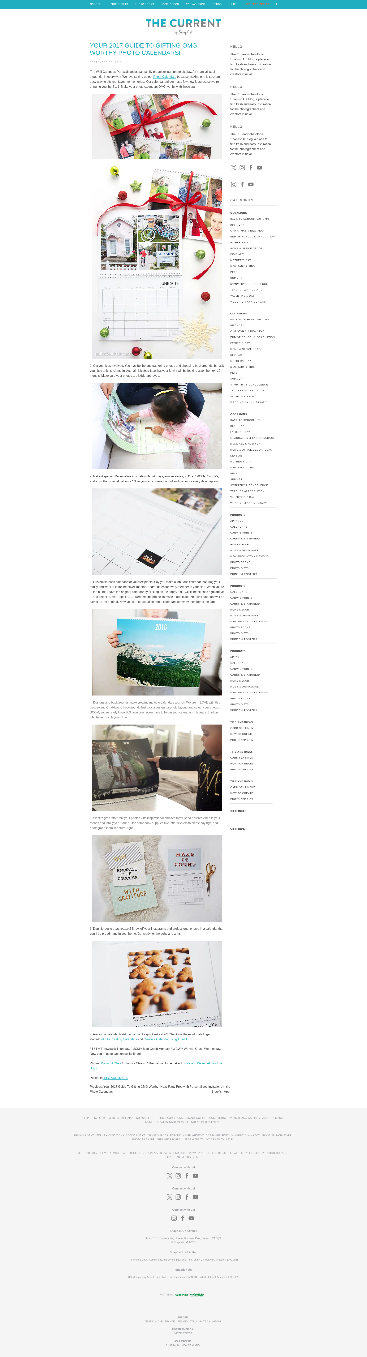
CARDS (217, 4)
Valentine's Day (242, 296)
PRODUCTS (238, 515)
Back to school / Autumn (249, 319)
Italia (193, 1321)
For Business (144, 1118)
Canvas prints (241, 598)
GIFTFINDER (238, 811)
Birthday (237, 224)
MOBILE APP (125, 1118)
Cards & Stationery (245, 538)
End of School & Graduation (252, 236)
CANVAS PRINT (195, 4)
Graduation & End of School (252, 438)
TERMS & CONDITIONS (169, 1118)
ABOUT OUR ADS (272, 1118)
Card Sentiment (242, 728)
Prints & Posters (243, 574)
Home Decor (239, 544)
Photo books (240, 627)
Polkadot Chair (111, 1063)
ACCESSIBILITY (214, 1139)
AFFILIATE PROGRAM (170, 1139)
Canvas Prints (241, 532)
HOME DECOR (170, 4)
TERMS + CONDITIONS (110, 1135)
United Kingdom (210, 1321)
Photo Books (240, 562)
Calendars (238, 526)
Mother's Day (240, 260)
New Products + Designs (249, 556)
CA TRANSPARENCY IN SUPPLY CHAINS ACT (233, 1135)
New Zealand (191, 1345)
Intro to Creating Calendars (119, 1039)
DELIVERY (109, 1118)
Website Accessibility (244, 1118)
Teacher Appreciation (247, 290)
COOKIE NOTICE (217, 1118)
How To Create (241, 734)
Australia (173, 1345)
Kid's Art (237, 254)
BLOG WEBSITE (194, 1139)
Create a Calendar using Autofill (165, 1039)
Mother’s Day (240, 361)
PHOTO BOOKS (144, 4)
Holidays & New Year (246, 444)
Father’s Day (240, 343)
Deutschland (154, 1321)
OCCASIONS (238, 213)
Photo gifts (239, 633)
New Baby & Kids (242, 266)
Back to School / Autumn (249, 219)
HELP (85, 1118)
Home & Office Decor (246, 248)
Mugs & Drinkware (244, 550)
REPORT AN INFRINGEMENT (203, 1122)
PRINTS (234, 4)
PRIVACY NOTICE (195, 1118)
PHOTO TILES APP (143, 1139)
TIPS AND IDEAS (115, 1077)
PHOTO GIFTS (119, 4)
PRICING (96, 1118)
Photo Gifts (239, 568)
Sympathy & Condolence (249, 284)
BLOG (133, 1153)
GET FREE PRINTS (257, 4)
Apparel (236, 521)
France (170, 1321)
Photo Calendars (164, 76)
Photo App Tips (241, 740)
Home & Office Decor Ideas (251, 450)
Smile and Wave (194, 1063)
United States (182, 1333)
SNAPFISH (97, 4)
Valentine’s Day (242, 396)
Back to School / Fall (247, 420)
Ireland (182, 1321)
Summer (236, 278)
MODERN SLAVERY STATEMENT (164, 1122)
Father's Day (240, 242)
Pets (233, 272)
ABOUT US (267, 1135)
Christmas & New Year (247, 230)
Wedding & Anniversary (248, 301)
